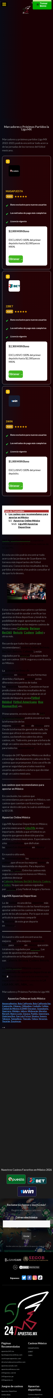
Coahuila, (36, 1006)
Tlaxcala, (26, 1019)
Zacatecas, (16, 1021)
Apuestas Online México (26, 520)
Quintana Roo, (9, 1016)
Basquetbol (9, 706)
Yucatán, (6, 1021)
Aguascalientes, (9, 1003)
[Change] (26, 115)
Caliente (23, 628)
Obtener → (16, 259)
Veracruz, (43, 1019)
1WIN (30, 1355)
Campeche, (7, 1006)
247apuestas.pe (7, 1376)
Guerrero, (7, 1011)
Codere (29, 632)
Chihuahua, (27, 1006)
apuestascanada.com (9, 1366)
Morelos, (43, 1011)
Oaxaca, (26, 1014)
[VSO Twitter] (24, 1278)
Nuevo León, (16, 1014)
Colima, (45, 1006)
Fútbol (35, 697)
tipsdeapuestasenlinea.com (11, 1355)
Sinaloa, (35, 1016)
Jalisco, (23, 1011)
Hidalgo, (16, 1011)
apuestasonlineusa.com (10, 1369)
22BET (30, 1351)
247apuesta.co (7, 1380)
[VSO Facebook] (29, 1278)
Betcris (18, 632)
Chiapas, (17, 1006)
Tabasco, (6, 1019)
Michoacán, (33, 1011)
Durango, (32, 1008)
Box (40, 702)
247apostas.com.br (8, 1373)
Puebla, (34, 1014)
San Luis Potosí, (23, 1016)
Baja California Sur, (42, 1003)
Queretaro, (43, 1014)
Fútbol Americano (25, 702)
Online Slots (6, 1395)
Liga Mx (30, 828)
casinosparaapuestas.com (11, 1358)
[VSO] (26, 1314)
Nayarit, (6, 1014)
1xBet (39, 632)
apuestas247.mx (7, 1351)
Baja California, (25, 1003)
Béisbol (7, 702)
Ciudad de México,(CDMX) (14, 1008)
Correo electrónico (26, 1217)
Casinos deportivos (35, 1394)
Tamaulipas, (16, 1019)
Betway (35, 628)
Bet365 (7, 632)
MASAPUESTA (33, 1348)
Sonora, (43, 1016)
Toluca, (34, 1019)
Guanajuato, (43, 1008)
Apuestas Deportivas (9, 1391)
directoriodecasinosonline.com (13, 1362)
